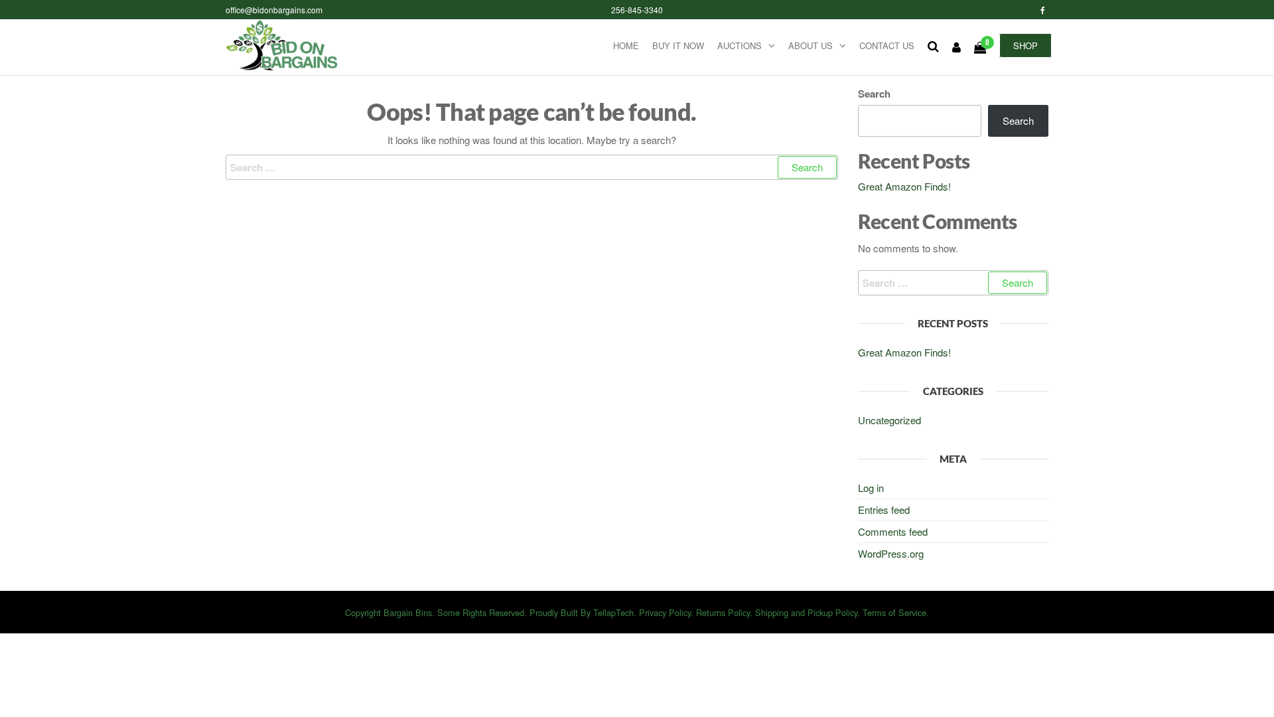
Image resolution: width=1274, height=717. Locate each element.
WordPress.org (891, 553)
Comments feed (893, 531)
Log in (871, 488)
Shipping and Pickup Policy (806, 612)
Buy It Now (678, 45)
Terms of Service (894, 612)
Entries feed (884, 510)
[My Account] (956, 46)
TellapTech (613, 612)
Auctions (739, 45)
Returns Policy (723, 612)
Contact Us (886, 45)
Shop (1025, 45)
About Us (810, 45)
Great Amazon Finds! (904, 186)
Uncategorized (889, 420)
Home (626, 45)
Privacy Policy (665, 612)
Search (874, 93)
